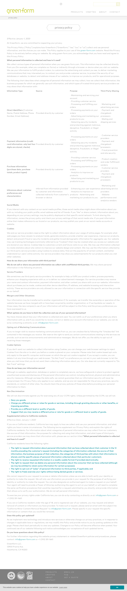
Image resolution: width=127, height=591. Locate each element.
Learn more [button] (63, 587)
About (103, 12)
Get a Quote (71, 577)
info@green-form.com (48, 323)
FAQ (66, 575)
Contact (115, 12)
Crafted (91, 12)
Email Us (69, 572)
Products (77, 12)
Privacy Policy (12, 18)
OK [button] (117, 587)
